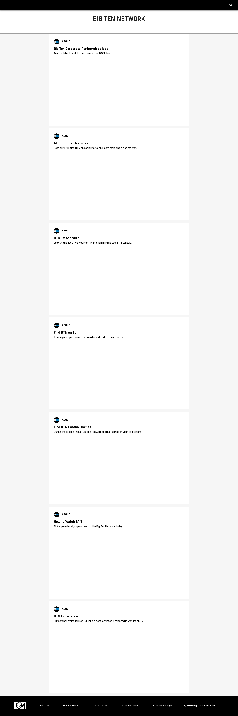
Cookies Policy (130, 706)
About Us (44, 706)
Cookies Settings (162, 706)
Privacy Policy (71, 706)
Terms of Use (100, 706)
